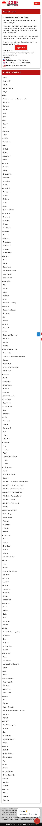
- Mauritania (6, 217)
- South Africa (6, 399)
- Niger (4, 285)
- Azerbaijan (6, 589)
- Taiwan (5, 435)
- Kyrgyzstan (6, 156)
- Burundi (5, 650)
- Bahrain (5, 596)
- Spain (4, 410)
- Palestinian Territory (9, 303)
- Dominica (5, 721)
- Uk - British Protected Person (12, 496)
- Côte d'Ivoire (6, 693)
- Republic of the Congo (10, 335)
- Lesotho (5, 167)
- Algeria (5, 553)
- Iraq (4, 120)
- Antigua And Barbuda (9, 571)
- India (4, 113)
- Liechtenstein (7, 174)
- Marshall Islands (8, 210)
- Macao (5, 185)
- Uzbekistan (6, 524)
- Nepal (4, 263)
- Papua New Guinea (9, 310)
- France (5, 768)
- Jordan (5, 138)
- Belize (4, 614)
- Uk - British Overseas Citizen (12, 492)
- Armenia (5, 578)
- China (4, 675)
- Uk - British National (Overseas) (13, 489)
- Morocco (5, 249)
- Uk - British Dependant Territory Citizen (15, 482)
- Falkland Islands (8, 753)
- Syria (4, 431)
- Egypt (4, 732)
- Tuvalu (5, 471)
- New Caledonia (7, 274)
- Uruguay (5, 521)
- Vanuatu (5, 528)
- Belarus (5, 607)
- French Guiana (7, 771)
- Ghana (5, 793)
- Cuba (4, 700)
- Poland (5, 324)
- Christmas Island (8, 678)
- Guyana (5, 92)
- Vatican (5, 532)
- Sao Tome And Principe (10, 367)
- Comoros (5, 685)
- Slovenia (5, 392)
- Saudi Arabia (7, 371)
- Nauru (4, 260)
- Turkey (5, 464)
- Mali (4, 203)
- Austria (5, 585)
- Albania (5, 550)
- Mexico (5, 224)
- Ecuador (5, 728)
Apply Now (21, 48)
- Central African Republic (10, 664)
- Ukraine (5, 507)
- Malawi (5, 195)
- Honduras (6, 102)
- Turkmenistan (7, 467)
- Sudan (4, 417)
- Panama (5, 306)
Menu (37, 3)
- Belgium (5, 610)
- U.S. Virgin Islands (8, 474)
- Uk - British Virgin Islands (10, 503)
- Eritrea (5, 743)
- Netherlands (6, 267)
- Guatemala (6, 81)
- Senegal (5, 374)
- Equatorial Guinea (8, 739)
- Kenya (4, 145)
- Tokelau (5, 449)
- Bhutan (5, 625)
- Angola (5, 564)
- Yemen (5, 539)
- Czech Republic (7, 707)
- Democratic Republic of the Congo (13, 710)
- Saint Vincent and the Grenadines (13, 356)
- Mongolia (5, 238)
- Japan (4, 135)
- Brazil (4, 639)
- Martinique (6, 213)
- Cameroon (6, 653)
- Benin (4, 617)
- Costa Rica (6, 689)
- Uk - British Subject (8, 499)
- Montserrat (6, 245)
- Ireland (5, 124)
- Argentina (5, 575)
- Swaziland (6, 421)
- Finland (5, 764)
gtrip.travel (16, 817)
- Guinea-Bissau (7, 88)
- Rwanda (5, 346)
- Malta (4, 206)
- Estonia (5, 746)
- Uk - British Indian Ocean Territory (13, 485)
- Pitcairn (5, 321)
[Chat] (37, 821)
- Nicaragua (6, 281)
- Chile (4, 671)
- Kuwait (5, 152)
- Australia (5, 582)
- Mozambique (7, 253)
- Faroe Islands (7, 757)
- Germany (5, 789)
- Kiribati (5, 149)
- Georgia (5, 786)
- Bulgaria (5, 643)
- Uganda (5, 478)
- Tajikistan (5, 439)
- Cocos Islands (7, 682)
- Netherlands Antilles (9, 271)
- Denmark (5, 714)
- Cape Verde (6, 660)
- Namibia (5, 256)
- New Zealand (7, 278)
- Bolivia (4, 628)
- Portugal (5, 328)
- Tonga (4, 453)
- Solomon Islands (8, 396)
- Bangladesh (6, 600)
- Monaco (5, 235)
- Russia (5, 342)
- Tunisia (5, 460)
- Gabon (5, 778)
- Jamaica (5, 131)
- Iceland (5, 110)
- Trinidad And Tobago (9, 457)
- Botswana (6, 635)
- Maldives (5, 199)
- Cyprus (5, 703)
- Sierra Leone (7, 385)
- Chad (4, 668)
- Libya (4, 170)
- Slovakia (5, 389)
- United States (7, 517)
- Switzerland (6, 428)
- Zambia (5, 542)
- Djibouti (5, 718)
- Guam (4, 77)
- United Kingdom (8, 514)
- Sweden (5, 424)
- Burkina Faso (7, 646)
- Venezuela (6, 535)
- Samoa (5, 360)
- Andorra (5, 560)
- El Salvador (6, 736)
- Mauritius (5, 220)
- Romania (5, 338)
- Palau (4, 299)
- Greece (5, 796)
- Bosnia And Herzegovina (10, 632)
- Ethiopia (5, 750)
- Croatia (5, 696)
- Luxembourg (6, 181)
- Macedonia (6, 188)
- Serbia (4, 378)
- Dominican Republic (9, 725)
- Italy (4, 127)
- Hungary (5, 106)
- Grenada (5, 800)
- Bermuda (5, 621)
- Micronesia (6, 228)
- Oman (4, 292)
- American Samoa (8, 557)
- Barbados (5, 603)
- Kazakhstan (6, 142)
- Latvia (4, 160)
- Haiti (4, 95)
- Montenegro (6, 242)
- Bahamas (5, 592)
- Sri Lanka (5, 414)
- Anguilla (5, 567)
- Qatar (4, 331)
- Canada (5, 657)
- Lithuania (5, 178)
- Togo (4, 446)
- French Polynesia (8, 775)
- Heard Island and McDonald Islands (14, 99)
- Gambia (5, 782)
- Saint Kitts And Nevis (9, 349)
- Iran (4, 117)
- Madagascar (6, 192)
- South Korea (6, 403)
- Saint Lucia (6, 353)
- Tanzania (5, 442)
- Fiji (3, 761)
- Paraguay (5, 313)
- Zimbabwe (6, 546)
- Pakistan (5, 296)
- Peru (4, 317)
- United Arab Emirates (9, 510)
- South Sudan (7, 406)
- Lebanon (5, 163)
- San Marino (6, 364)
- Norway (5, 288)
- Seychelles (6, 381)
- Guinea (5, 84)
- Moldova (5, 231)
